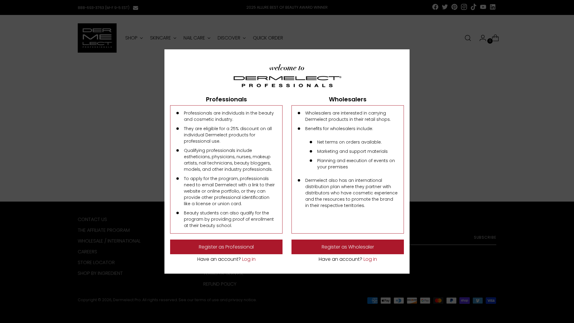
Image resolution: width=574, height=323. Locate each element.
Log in (248, 259)
